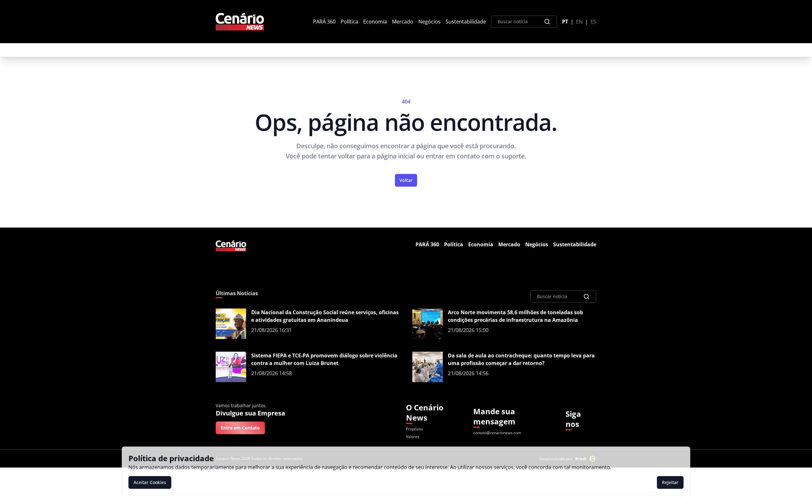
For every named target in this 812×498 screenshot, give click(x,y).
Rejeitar (670, 482)
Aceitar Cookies (150, 482)
